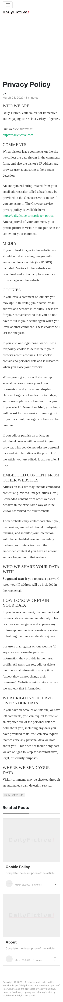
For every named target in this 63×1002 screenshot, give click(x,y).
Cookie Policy (18, 867)
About (11, 942)
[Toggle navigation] (8, 4)
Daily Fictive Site (13, 794)
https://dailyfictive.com (18, 135)
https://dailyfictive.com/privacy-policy (28, 215)
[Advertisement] (31, 45)
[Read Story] (55, 883)
